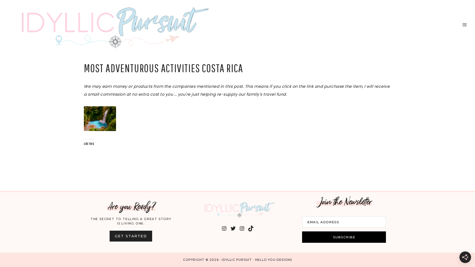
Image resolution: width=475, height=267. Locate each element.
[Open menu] (464, 24)
